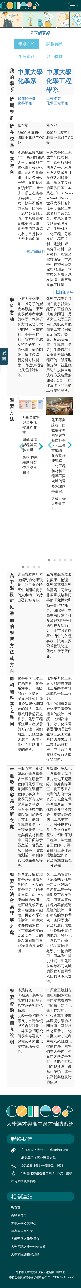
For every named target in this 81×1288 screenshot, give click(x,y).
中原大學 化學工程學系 (59, 80)
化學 (25, 103)
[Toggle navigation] (73, 5)
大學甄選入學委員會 (25, 1238)
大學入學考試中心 (23, 1223)
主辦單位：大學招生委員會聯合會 (45, 1150)
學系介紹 (26, 43)
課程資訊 (54, 43)
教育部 (15, 1207)
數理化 (27, 98)
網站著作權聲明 (55, 1272)
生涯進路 (26, 56)
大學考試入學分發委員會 (28, 1246)
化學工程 (57, 103)
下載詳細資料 (33, 251)
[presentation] (21, 446)
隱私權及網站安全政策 (29, 1272)
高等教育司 (19, 1215)
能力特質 (54, 56)
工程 (53, 98)
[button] (23, 567)
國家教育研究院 (22, 1231)
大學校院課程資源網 (25, 1254)
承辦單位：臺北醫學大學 (38, 1158)
